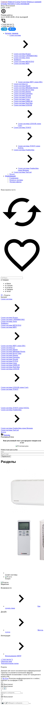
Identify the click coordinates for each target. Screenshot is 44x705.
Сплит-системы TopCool (10, 430)
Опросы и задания (34, 2)
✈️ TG (4, 29)
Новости (11, 2)
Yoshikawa (4, 323)
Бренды (7, 435)
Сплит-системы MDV (9, 327)
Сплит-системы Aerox (9, 321)
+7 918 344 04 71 (7, 24)
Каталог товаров (11, 33)
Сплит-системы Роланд (9, 317)
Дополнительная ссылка (10, 663)
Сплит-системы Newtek (9, 359)
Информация (10, 176)
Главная (4, 2)
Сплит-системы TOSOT (9, 389)
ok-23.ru (5, 678)
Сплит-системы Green (9, 363)
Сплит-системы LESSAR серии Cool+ (15, 387)
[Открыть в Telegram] (2, 699)
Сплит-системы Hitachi (9, 349)
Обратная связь (6, 661)
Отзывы (4, 4)
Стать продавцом (22, 4)
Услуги (23, 2)
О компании (13, 178)
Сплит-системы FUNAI (9, 361)
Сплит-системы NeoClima (10, 367)
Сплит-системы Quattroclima (11, 410)
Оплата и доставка (16, 180)
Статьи (18, 2)
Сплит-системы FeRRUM (10, 365)
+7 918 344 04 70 (7, 26)
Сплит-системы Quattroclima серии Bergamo (17, 428)
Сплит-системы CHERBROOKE (13, 319)
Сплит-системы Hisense (9, 355)
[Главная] (2, 295)
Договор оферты (15, 182)
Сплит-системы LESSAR (10, 369)
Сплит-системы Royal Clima (11, 353)
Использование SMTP (13, 656)
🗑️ (5, 688)
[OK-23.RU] (5, 8)
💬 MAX (12, 29)
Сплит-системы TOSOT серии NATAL (15, 408)
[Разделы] (5, 582)
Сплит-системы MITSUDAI (11, 325)
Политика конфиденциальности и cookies (24, 678)
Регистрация (10, 6)
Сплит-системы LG (8, 348)
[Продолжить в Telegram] (2, 688)
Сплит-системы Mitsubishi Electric (13, 351)
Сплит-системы (6, 299)
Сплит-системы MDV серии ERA (13, 346)
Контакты (11, 4)
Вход (2, 6)
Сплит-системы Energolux (10, 357)
